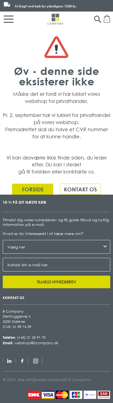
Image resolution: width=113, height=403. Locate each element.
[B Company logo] (55, 19)
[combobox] (54, 246)
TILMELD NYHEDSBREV (56, 281)
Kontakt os (80, 189)
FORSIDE (33, 189)
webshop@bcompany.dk (36, 343)
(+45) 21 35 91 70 (31, 337)
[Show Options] (105, 246)
